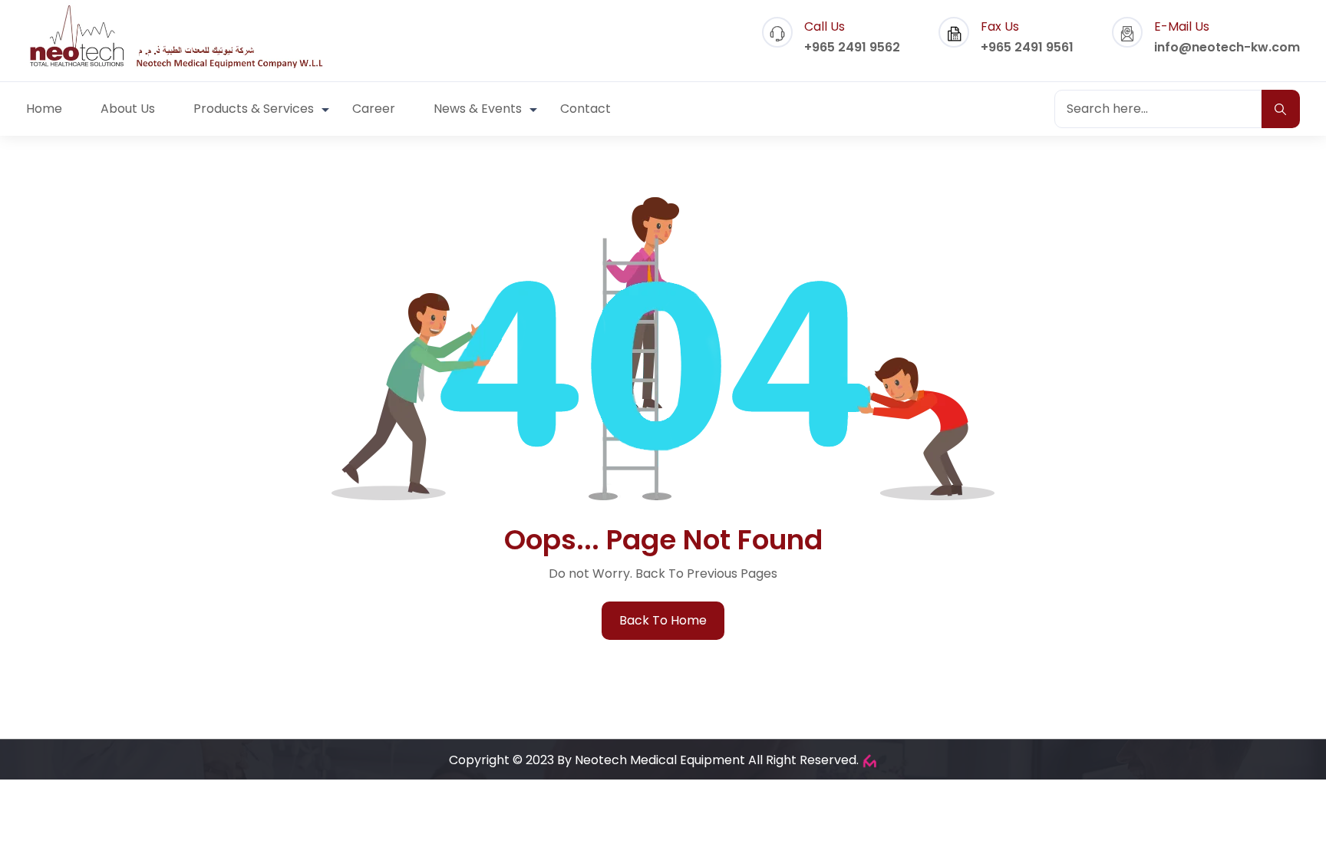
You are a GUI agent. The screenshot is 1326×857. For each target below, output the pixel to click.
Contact (585, 108)
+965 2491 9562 (852, 47)
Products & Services (253, 108)
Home (44, 108)
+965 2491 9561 (1027, 47)
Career (373, 108)
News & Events (478, 108)
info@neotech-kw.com (1227, 47)
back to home (663, 620)
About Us (128, 108)
